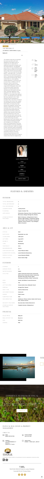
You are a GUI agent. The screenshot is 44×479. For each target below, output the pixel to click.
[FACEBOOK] (22, 475)
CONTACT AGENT (22, 178)
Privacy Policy (27, 471)
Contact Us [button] (22, 410)
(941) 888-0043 (22, 166)
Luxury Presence (30, 469)
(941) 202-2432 (28, 436)
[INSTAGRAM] (19, 475)
